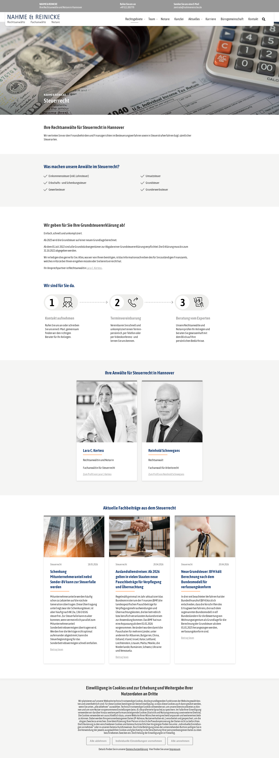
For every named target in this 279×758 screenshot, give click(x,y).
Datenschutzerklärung (137, 749)
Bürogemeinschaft (232, 19)
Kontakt (253, 19)
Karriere (211, 19)
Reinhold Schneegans (164, 450)
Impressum (174, 749)
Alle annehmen (180, 741)
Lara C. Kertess (94, 268)
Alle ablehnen (98, 741)
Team (151, 19)
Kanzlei (179, 19)
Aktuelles (194, 19)
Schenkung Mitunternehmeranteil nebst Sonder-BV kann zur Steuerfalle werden (73, 579)
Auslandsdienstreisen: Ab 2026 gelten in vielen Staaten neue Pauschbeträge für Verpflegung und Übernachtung (138, 579)
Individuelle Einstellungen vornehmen (139, 741)
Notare (165, 19)
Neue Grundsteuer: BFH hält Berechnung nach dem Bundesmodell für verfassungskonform (201, 579)
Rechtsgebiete (134, 19)
